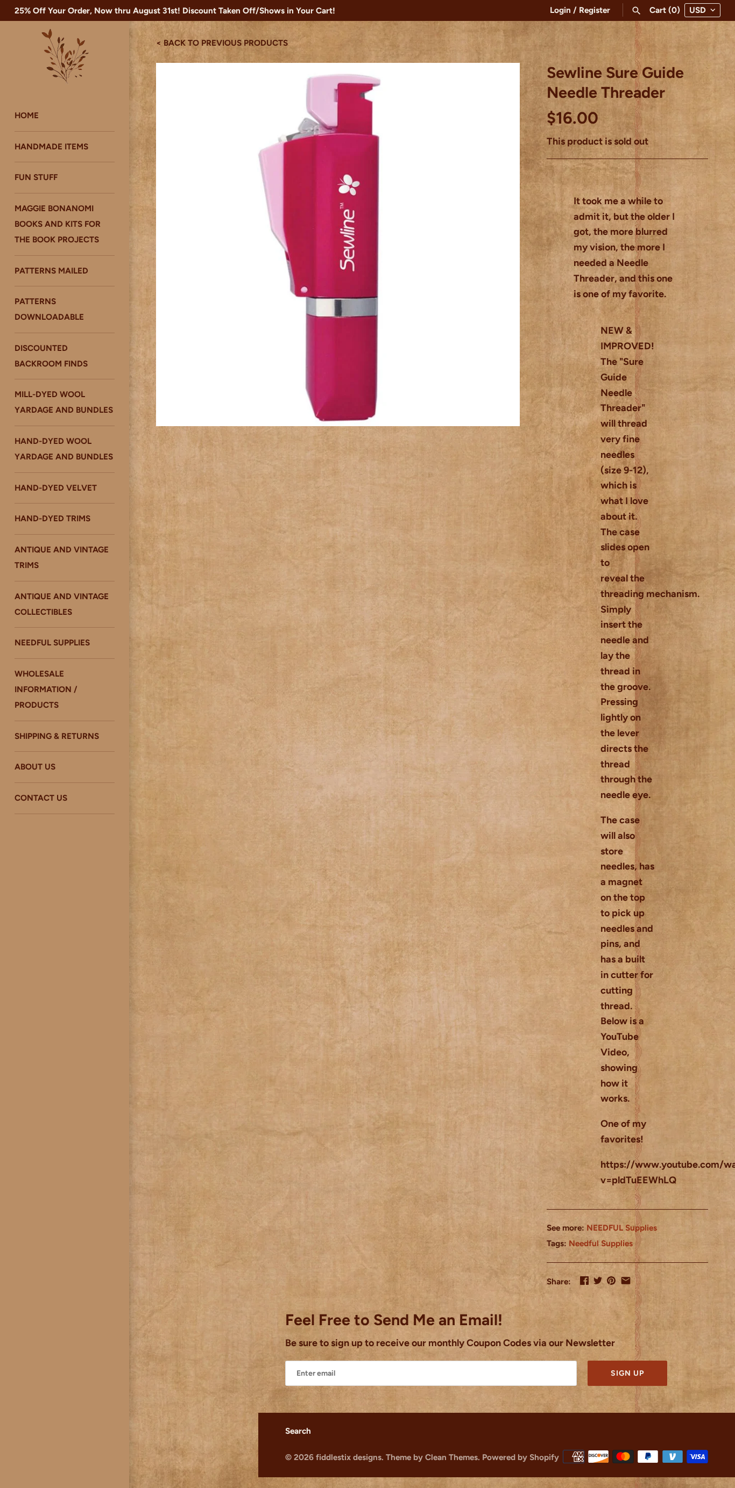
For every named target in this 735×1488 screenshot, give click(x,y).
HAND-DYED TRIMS (52, 519)
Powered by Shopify (520, 1457)
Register (594, 10)
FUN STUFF (36, 177)
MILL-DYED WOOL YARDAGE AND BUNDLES (64, 402)
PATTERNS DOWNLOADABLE (49, 309)
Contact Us (41, 798)
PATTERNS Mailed (51, 270)
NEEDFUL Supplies (621, 1228)
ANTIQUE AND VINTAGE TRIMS (62, 558)
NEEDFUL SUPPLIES (52, 643)
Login (560, 10)
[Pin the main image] (611, 1280)
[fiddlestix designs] (64, 55)
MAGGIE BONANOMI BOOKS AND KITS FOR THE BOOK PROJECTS (58, 224)
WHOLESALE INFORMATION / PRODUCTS (46, 689)
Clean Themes (451, 1457)
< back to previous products (222, 42)
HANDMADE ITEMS (51, 146)
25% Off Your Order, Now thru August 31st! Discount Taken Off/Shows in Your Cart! (175, 10)
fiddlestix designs (348, 1457)
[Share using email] (625, 1280)
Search (298, 1431)
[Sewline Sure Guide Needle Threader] (338, 244)
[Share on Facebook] (584, 1280)
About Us (35, 767)
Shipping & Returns (57, 736)
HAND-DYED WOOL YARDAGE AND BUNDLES (64, 449)
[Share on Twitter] (597, 1280)
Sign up (627, 1373)
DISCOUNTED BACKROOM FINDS (51, 356)
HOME (27, 115)
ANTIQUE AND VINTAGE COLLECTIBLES (62, 604)
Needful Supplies (601, 1243)
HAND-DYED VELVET (56, 488)
